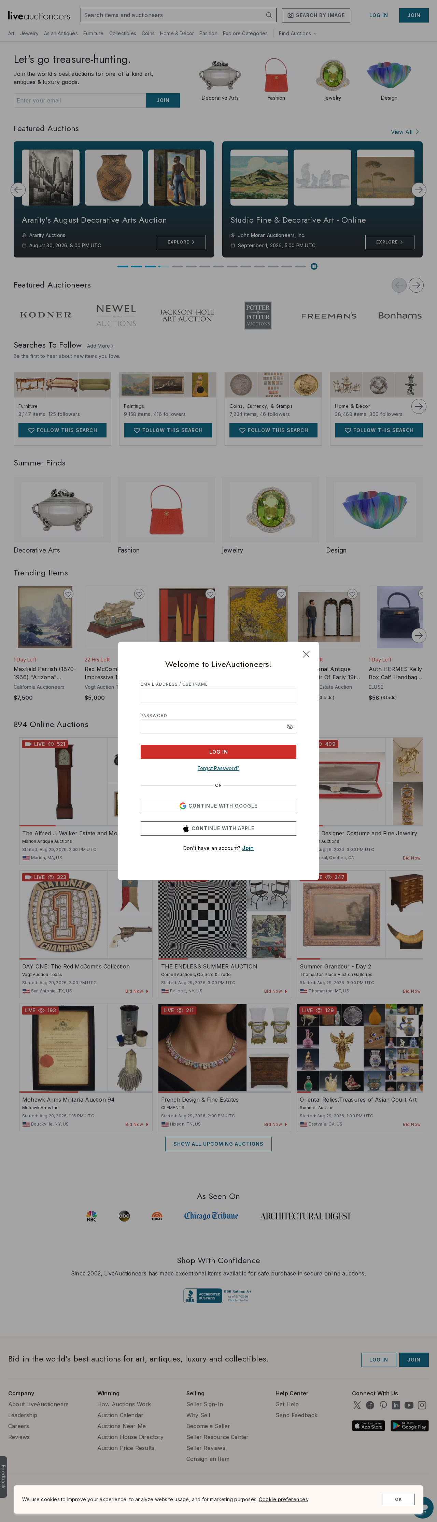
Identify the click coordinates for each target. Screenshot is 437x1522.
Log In (218, 752)
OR (218, 785)
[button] (289, 726)
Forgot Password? (218, 768)
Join (248, 847)
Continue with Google (222, 806)
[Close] (306, 654)
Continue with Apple (223, 828)
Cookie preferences (283, 1499)
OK (398, 1499)
